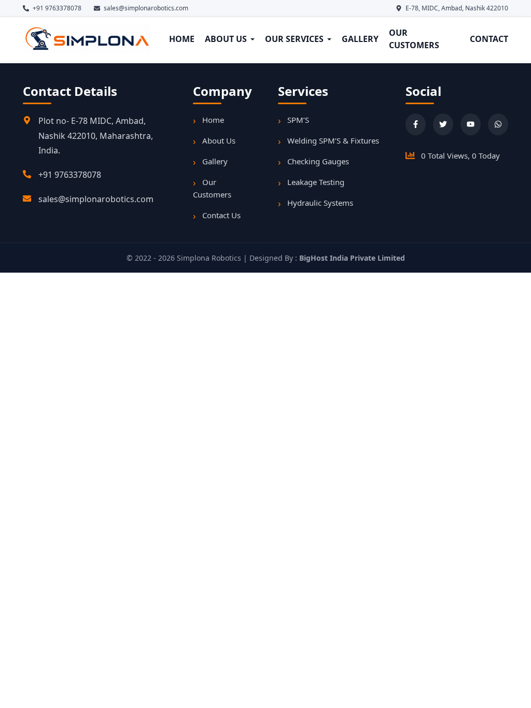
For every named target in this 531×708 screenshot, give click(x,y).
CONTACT (489, 39)
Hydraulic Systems (320, 202)
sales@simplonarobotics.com (95, 199)
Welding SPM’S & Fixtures (333, 140)
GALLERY (360, 39)
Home (213, 120)
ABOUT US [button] (226, 39)
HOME (181, 39)
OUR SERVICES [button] (294, 39)
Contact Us (221, 215)
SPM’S (298, 120)
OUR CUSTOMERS (414, 39)
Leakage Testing (315, 182)
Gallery (215, 161)
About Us (218, 140)
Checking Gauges (318, 161)
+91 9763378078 (69, 174)
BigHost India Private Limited (352, 258)
